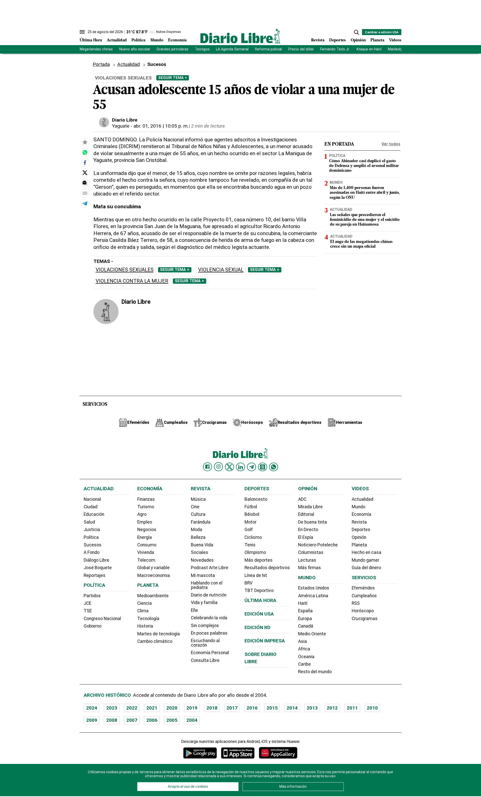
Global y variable (153, 567)
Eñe (194, 610)
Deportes (337, 40)
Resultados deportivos (267, 567)
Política (138, 40)
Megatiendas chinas (96, 49)
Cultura (198, 514)
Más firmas (309, 567)
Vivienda (145, 552)
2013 (312, 708)
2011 (352, 708)
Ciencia (144, 603)
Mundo (156, 40)
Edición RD (258, 627)
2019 (191, 708)
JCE (87, 603)
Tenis (250, 544)
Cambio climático (154, 641)
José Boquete (98, 567)
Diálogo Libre (96, 560)
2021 (151, 708)
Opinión (358, 40)
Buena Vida (202, 544)
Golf (249, 529)
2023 (111, 708)
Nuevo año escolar (134, 49)
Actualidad (117, 40)
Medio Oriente (312, 633)
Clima (143, 610)
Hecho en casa (366, 552)
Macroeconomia (153, 575)
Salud (89, 522)
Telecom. (146, 560)
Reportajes (94, 575)
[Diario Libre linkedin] (240, 467)
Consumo (146, 544)
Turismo (145, 506)
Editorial (306, 514)
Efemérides (363, 587)
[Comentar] (84, 182)
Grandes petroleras (172, 49)
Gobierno (92, 626)
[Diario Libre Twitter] (229, 467)
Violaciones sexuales (125, 269)
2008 (111, 720)
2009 (91, 720)
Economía (177, 40)
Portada (101, 64)
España (305, 610)
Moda (196, 529)
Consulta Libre (205, 660)
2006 (151, 720)
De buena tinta (312, 522)
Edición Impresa (265, 641)
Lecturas (307, 560)
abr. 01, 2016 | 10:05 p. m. (161, 126)
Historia (145, 626)
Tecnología (148, 618)
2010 (372, 708)
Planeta (377, 40)
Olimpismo (255, 552)
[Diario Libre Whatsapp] (273, 467)
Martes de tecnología (158, 633)
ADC (302, 499)
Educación (94, 514)
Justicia (92, 529)
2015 (272, 708)
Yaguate (120, 126)
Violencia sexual (221, 269)
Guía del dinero (366, 567)
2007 (131, 720)
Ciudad (90, 506)
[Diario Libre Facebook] (207, 466)
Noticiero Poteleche (318, 544)
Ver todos (391, 144)
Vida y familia (204, 602)
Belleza (198, 537)
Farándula (200, 522)
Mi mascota (203, 575)
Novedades (202, 560)
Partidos (92, 595)
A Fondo (91, 552)
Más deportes (259, 560)
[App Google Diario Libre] (200, 753)
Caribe (304, 664)
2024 (91, 708)
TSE (88, 610)
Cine (195, 506)
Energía (144, 537)
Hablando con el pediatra (206, 585)
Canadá (305, 626)
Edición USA (259, 614)
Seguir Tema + (172, 77)
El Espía (305, 537)
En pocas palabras (209, 633)
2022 (131, 708)
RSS (356, 603)
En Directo (308, 529)
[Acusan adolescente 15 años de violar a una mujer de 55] (84, 152)
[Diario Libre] (240, 36)
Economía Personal (210, 652)
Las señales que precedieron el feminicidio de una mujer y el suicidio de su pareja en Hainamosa (365, 219)
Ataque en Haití (369, 49)
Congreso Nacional (102, 618)
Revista (317, 40)
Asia (302, 641)
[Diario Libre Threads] (262, 467)
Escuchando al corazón (205, 643)
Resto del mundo (315, 671)
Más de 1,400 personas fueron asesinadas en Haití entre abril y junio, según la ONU (365, 193)
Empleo (144, 522)
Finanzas (146, 499)
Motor (251, 522)
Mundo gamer (365, 560)
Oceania (306, 656)
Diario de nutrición (208, 594)
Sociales (199, 552)
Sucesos (92, 544)
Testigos (202, 49)
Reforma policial (268, 49)
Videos (395, 40)
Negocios (146, 529)
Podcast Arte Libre (209, 567)
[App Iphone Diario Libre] (238, 753)
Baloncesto (256, 499)
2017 (231, 708)
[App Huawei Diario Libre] (278, 753)
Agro (142, 514)
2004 (191, 720)
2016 (252, 708)
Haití (302, 603)
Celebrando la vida (209, 617)
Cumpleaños (364, 595)
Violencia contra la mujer (132, 281)
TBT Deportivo (259, 590)
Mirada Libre (310, 506)
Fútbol (251, 506)
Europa (305, 618)
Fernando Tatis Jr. (335, 49)
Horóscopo (363, 610)
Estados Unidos (313, 587)
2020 (171, 708)
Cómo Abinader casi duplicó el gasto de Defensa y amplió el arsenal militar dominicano (364, 165)
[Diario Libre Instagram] (218, 466)
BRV (249, 582)
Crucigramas (365, 618)
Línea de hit (256, 575)
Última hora (260, 600)
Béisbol (252, 514)
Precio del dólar (301, 49)
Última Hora (91, 40)
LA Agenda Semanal (232, 49)
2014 (292, 708)
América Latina (313, 595)
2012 (332, 708)
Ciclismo (253, 537)
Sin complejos (205, 625)
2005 (171, 720)
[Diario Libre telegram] (251, 467)
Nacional (92, 499)
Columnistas (310, 552)
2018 (211, 708)
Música (198, 499)
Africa (304, 648)
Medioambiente (153, 595)
